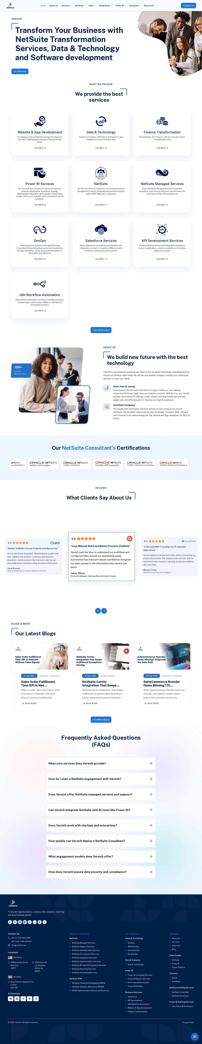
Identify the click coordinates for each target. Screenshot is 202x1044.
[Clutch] (40, 922)
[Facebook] (25, 922)
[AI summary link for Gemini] (29, 998)
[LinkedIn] (15, 922)
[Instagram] (10, 922)
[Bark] (35, 922)
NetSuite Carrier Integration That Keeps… (100, 683)
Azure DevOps (134, 950)
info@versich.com (18, 945)
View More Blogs (101, 719)
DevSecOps (133, 954)
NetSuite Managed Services (83, 943)
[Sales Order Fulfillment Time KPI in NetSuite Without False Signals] (39, 659)
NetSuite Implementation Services (86, 961)
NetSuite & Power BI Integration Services (89, 965)
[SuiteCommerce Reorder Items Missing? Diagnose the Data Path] (162, 659)
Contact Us (188, 5)
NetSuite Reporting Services (84, 969)
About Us (54, 5)
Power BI (120, 5)
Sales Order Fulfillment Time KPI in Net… (38, 683)
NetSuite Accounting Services (84, 973)
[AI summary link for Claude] (23, 998)
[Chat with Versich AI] (195, 1037)
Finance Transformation (137, 1012)
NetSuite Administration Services (86, 950)
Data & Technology (136, 964)
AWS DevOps (133, 947)
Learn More (38, 148)
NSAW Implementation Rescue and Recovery (90, 990)
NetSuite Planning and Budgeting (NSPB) (88, 983)
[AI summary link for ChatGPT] (10, 998)
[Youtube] (20, 922)
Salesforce (132, 997)
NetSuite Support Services (83, 947)
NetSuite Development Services (85, 954)
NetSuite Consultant (180, 992)
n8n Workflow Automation (138, 1004)
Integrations (104, 5)
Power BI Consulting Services (140, 975)
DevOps (131, 943)
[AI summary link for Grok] (36, 998)
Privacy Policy (188, 1022)
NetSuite (79, 5)
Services (65, 5)
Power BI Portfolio (135, 986)
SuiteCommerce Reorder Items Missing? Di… (161, 683)
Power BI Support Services (139, 979)
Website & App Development (140, 1008)
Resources (148, 5)
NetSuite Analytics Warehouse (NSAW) (88, 987)
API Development (135, 1000)
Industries (133, 5)
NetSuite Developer (180, 996)
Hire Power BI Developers (138, 983)
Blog (174, 949)
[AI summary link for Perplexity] (17, 998)
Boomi (174, 978)
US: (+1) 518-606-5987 (21, 938)
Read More (31, 703)
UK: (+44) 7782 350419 (21, 941)
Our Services (20, 71)
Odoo (91, 5)
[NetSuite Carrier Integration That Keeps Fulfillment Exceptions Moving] (101, 659)
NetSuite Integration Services (84, 958)
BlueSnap (176, 982)
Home (43, 5)
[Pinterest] (30, 922)
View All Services (101, 330)
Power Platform (178, 967)
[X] (45, 922)
